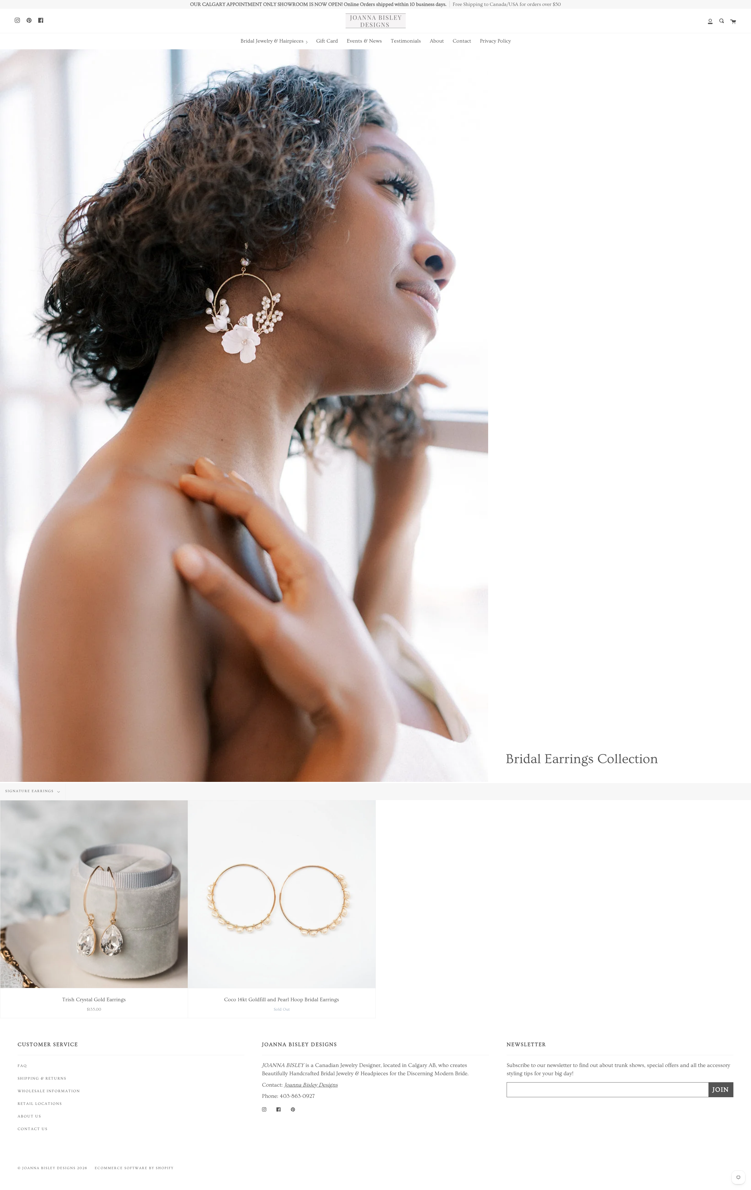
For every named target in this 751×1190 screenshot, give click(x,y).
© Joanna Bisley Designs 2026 (52, 1168)
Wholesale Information (49, 1091)
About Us (29, 1116)
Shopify (165, 1168)
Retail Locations (40, 1104)
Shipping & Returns (42, 1078)
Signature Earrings (30, 791)
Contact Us (33, 1129)
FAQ (22, 1066)
